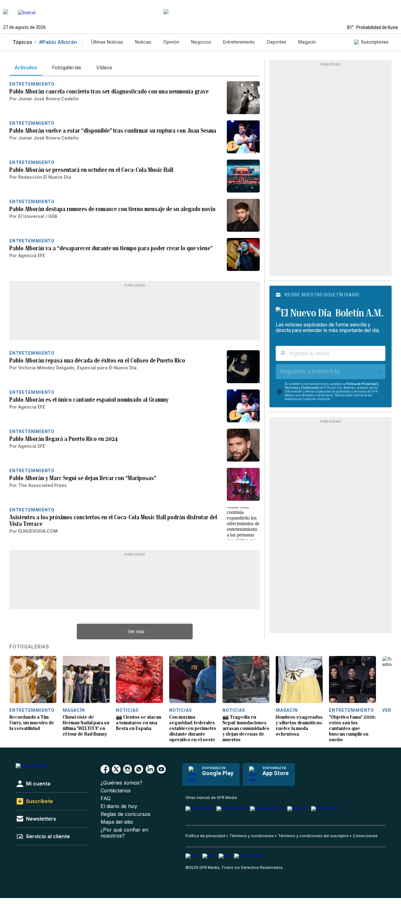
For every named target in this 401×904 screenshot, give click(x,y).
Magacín (307, 42)
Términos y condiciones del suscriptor (313, 835)
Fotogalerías (29, 647)
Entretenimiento (239, 42)
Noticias (143, 42)
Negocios (201, 42)
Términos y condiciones (251, 835)
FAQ (106, 798)
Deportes (276, 42)
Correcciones (365, 835)
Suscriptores (374, 42)
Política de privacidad (205, 835)
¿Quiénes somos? (121, 783)
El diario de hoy (119, 806)
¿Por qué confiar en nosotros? (124, 833)
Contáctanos (116, 791)
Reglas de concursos (125, 814)
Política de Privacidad (361, 384)
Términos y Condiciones (302, 387)
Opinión (171, 42)
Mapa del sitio (117, 822)
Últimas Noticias (107, 42)
